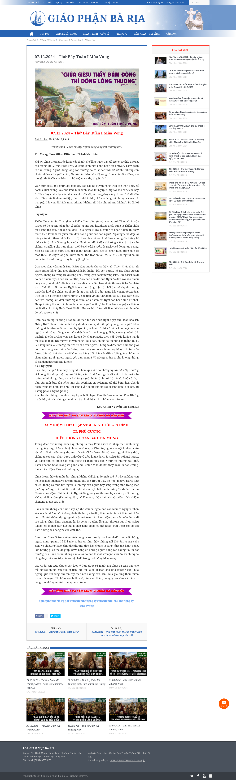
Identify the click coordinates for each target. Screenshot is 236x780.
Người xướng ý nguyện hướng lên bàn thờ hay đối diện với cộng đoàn (186, 99)
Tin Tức (44, 33)
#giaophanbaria (50, 601)
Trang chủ (33, 2)
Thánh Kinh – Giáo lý (96, 33)
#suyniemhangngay (83, 601)
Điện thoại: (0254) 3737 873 (36, 760)
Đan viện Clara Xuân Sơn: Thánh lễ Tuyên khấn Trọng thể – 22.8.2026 (187, 85)
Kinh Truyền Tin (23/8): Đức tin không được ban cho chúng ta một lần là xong (186, 58)
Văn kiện (70, 2)
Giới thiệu (47, 2)
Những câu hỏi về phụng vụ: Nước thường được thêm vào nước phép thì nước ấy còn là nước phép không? (186, 235)
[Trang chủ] (31, 33)
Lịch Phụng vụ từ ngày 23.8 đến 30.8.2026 (188, 248)
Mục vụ (58, 2)
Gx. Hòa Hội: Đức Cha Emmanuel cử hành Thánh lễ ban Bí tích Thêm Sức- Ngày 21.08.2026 (185, 156)
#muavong (87, 606)
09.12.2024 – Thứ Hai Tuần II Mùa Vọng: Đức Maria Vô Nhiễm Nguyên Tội (117, 633)
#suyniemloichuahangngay (115, 601)
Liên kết (95, 2)
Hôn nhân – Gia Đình (147, 33)
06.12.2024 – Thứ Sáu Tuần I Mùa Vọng (57, 631)
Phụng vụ (121, 33)
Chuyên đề (83, 2)
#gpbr (65, 601)
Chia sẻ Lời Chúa (66, 33)
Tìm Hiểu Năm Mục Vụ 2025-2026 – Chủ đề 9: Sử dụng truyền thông (187, 199)
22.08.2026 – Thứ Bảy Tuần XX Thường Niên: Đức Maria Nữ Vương (186, 170)
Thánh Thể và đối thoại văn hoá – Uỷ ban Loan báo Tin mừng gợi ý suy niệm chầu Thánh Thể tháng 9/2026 (187, 185)
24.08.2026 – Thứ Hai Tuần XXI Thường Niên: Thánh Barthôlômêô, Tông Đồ (44, 684)
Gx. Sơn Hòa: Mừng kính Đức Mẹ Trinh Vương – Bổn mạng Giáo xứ (186, 72)
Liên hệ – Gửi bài (111, 2)
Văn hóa (171, 33)
